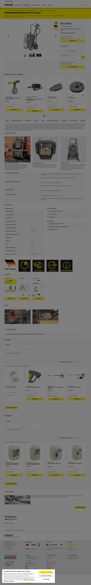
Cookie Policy (26, 579)
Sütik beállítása (46, 579)
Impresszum (11, 581)
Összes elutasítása (46, 575)
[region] (28, 576)
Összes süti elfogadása (46, 572)
